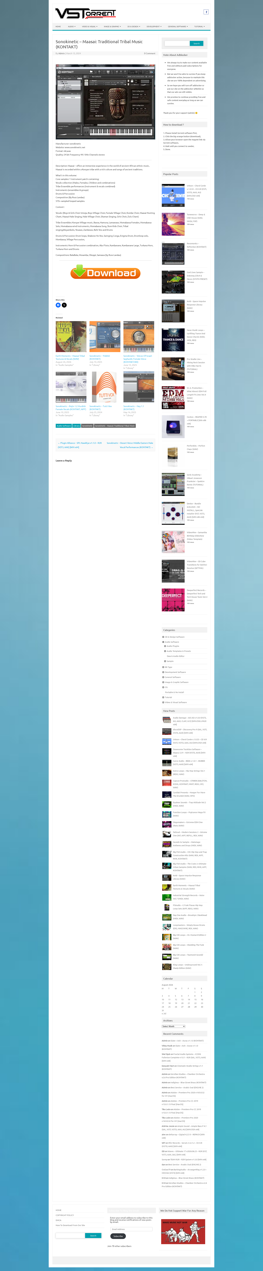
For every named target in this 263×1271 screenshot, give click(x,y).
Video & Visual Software (176, 702)
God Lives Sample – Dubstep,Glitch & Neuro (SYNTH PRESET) (197, 275)
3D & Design (132, 26)
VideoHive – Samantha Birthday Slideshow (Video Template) (197, 535)
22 (195, 1003)
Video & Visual (89, 26)
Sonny (164, 1159)
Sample (170, 661)
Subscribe (118, 1236)
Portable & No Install (174, 692)
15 (195, 999)
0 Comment (149, 53)
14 (189, 999)
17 (163, 1003)
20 (182, 1003)
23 (202, 1003)
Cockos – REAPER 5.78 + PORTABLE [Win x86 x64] (197, 420)
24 (163, 1006)
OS (166, 687)
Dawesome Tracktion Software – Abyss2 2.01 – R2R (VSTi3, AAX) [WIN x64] (189, 752)
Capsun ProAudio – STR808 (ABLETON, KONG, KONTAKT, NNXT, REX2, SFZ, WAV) (190, 784)
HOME (58, 1210)
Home (58, 26)
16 (202, 999)
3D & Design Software (174, 637)
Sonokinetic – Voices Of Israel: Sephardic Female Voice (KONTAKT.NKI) (137, 358)
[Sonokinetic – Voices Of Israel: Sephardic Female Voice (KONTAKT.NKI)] (138, 336)
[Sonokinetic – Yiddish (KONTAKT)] (104, 336)
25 (169, 1006)
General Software (177, 26)
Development (153, 26)
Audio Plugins (173, 646)
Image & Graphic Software (176, 682)
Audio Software (64, 425)
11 (169, 999)
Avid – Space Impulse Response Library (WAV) (196, 304)
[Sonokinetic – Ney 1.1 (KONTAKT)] (138, 387)
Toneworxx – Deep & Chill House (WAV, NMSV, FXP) (196, 217)
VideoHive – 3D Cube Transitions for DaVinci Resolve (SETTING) (197, 564)
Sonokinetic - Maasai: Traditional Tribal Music (115, 425)
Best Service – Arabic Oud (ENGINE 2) (187, 1087)
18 (169, 1003)
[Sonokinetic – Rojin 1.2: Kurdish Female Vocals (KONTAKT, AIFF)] (71, 387)
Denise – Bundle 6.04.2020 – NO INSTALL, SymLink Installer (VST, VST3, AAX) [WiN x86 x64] (196, 510)
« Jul (164, 1013)
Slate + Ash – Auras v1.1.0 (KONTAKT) (187, 1040)
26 (176, 1006)
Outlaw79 (166, 1169)
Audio (71, 26)
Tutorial (198, 26)
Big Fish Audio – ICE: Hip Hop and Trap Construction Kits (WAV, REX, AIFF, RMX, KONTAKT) (190, 855)
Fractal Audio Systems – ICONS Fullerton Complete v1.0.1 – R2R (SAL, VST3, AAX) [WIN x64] (184, 1057)
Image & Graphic (111, 26)
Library (76, 425)
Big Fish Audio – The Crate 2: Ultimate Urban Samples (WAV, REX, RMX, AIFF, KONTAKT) (190, 867)
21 (189, 1003)
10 (163, 999)
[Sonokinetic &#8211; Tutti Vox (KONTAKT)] (104, 387)
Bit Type (168, 667)
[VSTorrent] (85, 17)
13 (182, 999)
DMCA (58, 1220)
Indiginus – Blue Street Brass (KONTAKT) (188, 1082)
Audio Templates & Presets (179, 651)
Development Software (175, 672)
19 (176, 1003)
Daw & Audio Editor (175, 656)
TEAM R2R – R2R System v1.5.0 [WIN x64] (188, 1159)
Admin (61, 53)
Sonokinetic (87, 425)
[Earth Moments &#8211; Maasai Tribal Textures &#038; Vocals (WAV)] (71, 336)
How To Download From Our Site (70, 1225)
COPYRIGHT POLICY (65, 1215)
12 (176, 999)
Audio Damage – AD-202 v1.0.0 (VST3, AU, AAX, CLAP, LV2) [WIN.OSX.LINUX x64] (189, 721)
